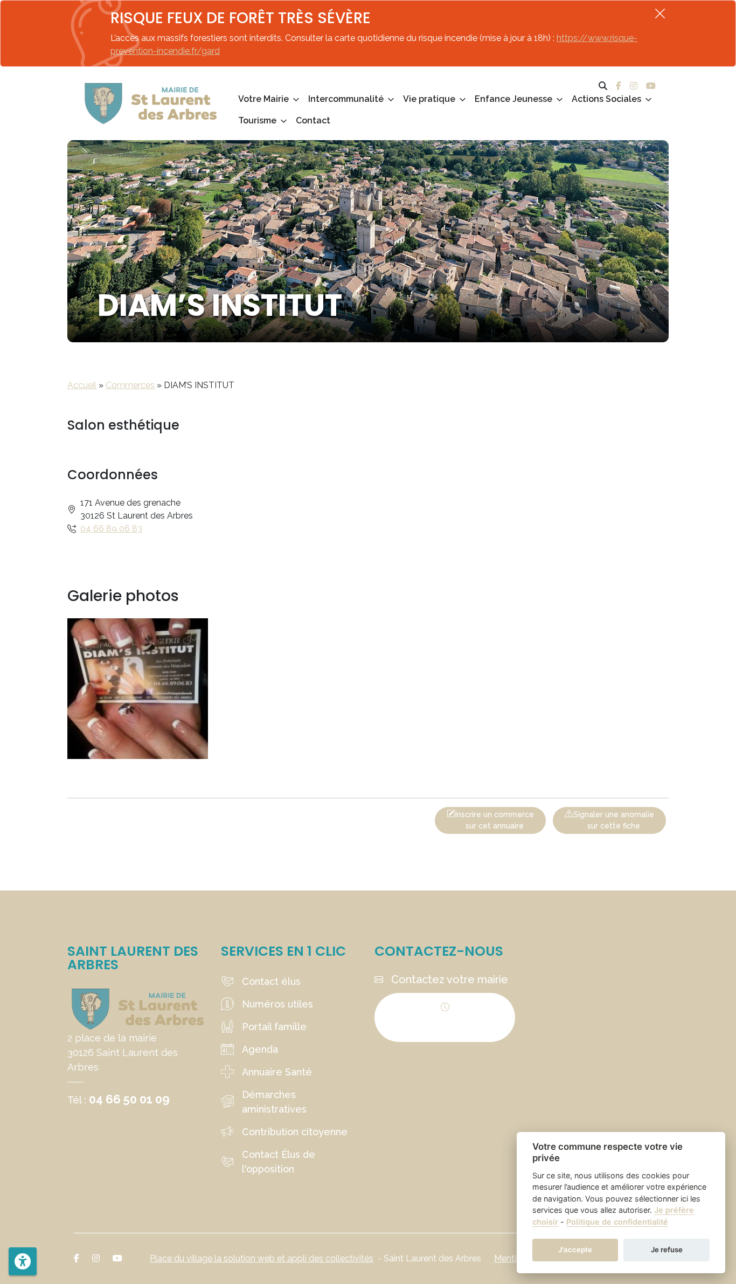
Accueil (81, 385)
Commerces (130, 385)
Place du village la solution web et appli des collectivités (261, 1258)
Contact (313, 120)
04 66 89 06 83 (111, 528)
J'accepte (575, 1249)
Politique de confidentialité (617, 1221)
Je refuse (667, 1249)
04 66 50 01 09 (129, 1099)
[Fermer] (660, 13)
